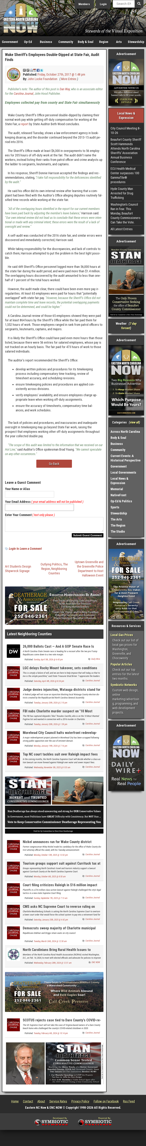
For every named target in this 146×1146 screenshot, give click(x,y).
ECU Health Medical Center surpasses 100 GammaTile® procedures (125, 175)
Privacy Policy (80, 1101)
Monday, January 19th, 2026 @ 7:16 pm (50, 746)
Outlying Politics (51, 564)
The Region (118, 525)
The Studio (118, 531)
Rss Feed (129, 1101)
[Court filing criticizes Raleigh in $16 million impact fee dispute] (13, 889)
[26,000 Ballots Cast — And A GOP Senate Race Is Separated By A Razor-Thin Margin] (13, 651)
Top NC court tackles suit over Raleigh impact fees (60, 754)
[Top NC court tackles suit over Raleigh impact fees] (13, 758)
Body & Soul (85, 42)
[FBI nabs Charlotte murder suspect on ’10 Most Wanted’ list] (13, 715)
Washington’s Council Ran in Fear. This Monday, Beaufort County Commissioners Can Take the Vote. (125, 213)
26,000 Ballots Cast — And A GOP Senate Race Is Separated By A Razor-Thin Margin (58, 648)
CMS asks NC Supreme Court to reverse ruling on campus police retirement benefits (59, 908)
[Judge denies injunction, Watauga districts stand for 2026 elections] (13, 694)
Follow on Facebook (106, 1101)
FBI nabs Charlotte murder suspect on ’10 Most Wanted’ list (57, 713)
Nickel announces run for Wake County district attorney (57, 844)
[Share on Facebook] (38, 70)
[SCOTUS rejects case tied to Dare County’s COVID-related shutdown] (13, 1024)
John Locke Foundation (42, 79)
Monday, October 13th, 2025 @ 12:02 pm (51, 855)
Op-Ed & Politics (121, 501)
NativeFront (118, 495)
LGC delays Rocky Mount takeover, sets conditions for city (60, 670)
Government (10, 42)
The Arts (116, 519)
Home (15, 1101)
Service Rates (58, 1101)
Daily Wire (95, 659)
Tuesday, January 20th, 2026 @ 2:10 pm (50, 702)
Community (65, 42)
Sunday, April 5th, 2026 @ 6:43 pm (48, 659)
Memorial (117, 489)
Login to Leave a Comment (25, 548)
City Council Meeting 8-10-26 (125, 130)
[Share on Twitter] (41, 70)
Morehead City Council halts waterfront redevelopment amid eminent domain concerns (60, 735)
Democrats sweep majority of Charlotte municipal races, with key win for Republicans (59, 930)
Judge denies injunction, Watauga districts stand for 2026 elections (61, 691)
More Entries (68, 79)
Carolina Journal (23, 93)
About (41, 1101)
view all (134, 422)
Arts (119, 42)
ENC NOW (96, 962)
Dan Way (65, 89)
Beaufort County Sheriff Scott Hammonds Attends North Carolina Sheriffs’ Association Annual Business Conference (126, 151)
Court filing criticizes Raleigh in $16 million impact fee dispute (60, 887)
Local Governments (123, 472)
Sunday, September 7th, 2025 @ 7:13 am (50, 898)
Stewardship (136, 42)
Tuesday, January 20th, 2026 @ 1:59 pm (50, 724)
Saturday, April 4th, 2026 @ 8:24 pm (49, 681)
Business (46, 42)
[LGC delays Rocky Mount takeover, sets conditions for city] (13, 672)
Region (103, 42)
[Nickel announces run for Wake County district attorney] (13, 846)
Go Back (54, 464)
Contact (28, 1101)
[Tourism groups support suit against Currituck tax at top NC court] (13, 868)
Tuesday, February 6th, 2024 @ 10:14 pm (51, 1033)
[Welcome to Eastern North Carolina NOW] (21, 18)
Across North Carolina (125, 431)
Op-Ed (28, 42)
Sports (115, 507)
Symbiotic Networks (124, 685)
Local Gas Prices (122, 635)
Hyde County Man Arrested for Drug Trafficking (122, 193)
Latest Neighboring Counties (29, 634)
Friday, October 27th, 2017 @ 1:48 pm (61, 74)
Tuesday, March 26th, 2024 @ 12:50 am (50, 941)
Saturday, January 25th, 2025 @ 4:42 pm (51, 919)
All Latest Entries (122, 229)
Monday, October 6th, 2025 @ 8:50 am (50, 876)
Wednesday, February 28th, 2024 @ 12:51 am (53, 963)
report (24, 124)
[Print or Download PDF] (33, 70)
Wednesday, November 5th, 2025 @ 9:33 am (52, 767)
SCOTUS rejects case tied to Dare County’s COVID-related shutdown (62, 1022)
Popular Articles (121, 664)
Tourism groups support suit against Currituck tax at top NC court (61, 865)
